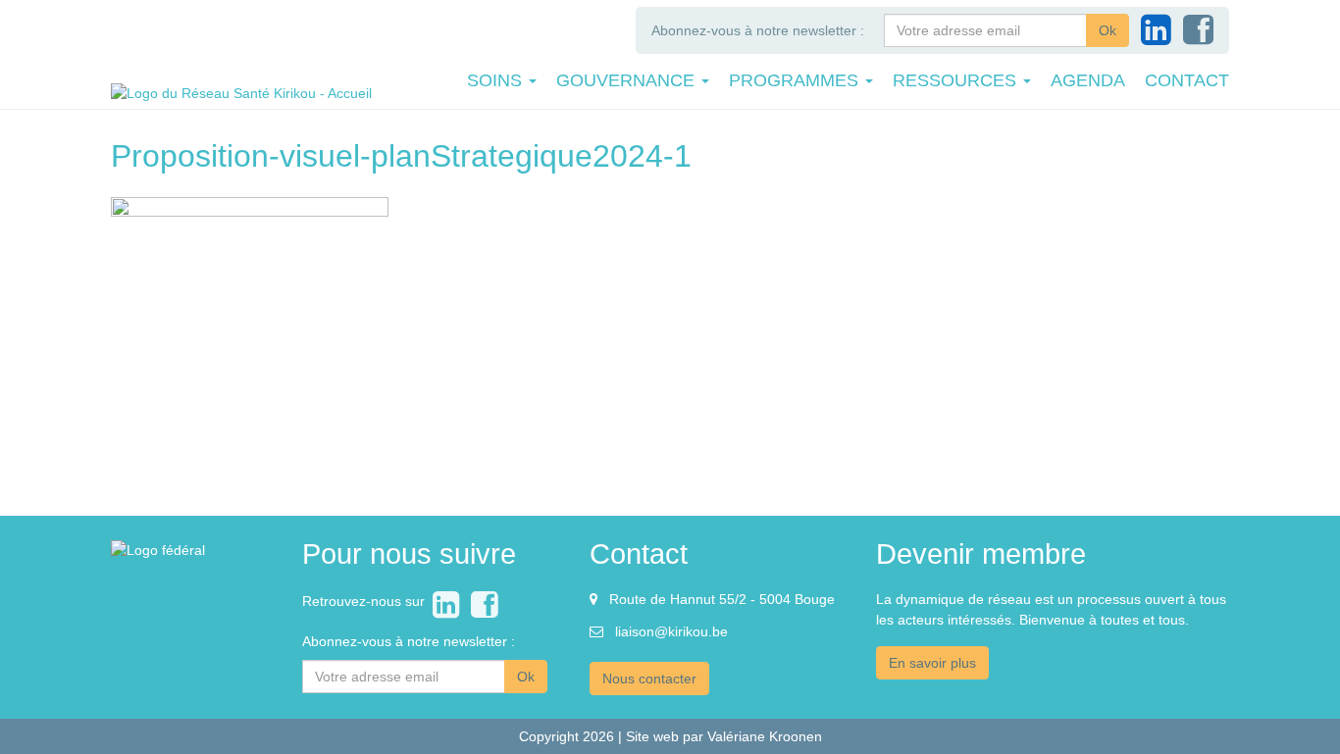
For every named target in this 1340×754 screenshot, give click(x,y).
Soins (497, 80)
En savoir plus (932, 663)
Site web (652, 736)
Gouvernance (627, 80)
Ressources (957, 80)
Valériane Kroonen (764, 736)
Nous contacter (649, 678)
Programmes (796, 80)
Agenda (1088, 80)
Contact (1187, 80)
